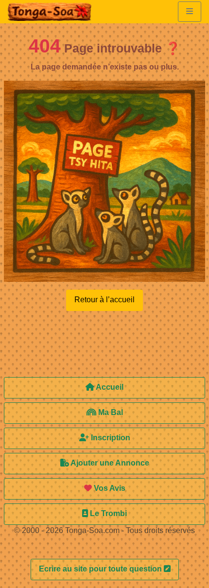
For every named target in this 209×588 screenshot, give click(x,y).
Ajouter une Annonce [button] (109, 463)
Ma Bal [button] (109, 412)
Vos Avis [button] (108, 488)
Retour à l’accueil (104, 299)
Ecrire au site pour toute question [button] (101, 569)
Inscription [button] (109, 437)
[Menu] (189, 11)
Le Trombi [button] (107, 513)
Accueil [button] (108, 387)
